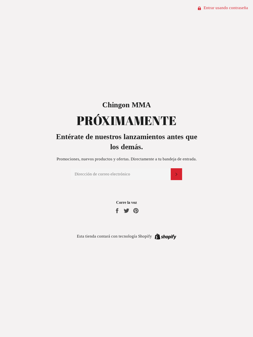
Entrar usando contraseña (225, 7)
